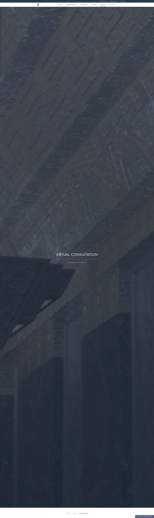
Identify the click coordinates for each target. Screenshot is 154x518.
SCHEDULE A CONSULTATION (143, 516)
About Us (60, 4)
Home (68, 513)
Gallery (94, 4)
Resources (103, 4)
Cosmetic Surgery (71, 4)
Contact (112, 4)
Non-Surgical (84, 4)
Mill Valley (123, 1)
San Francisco (115, 1)
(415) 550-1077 (104, 1)
